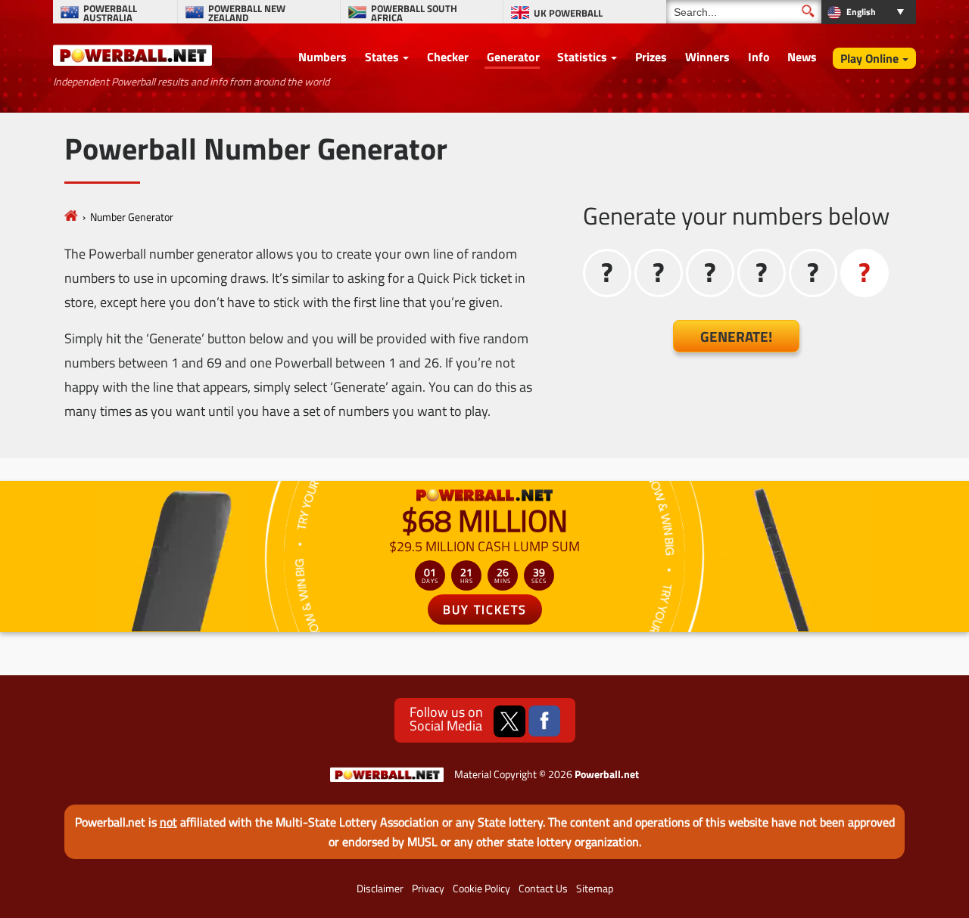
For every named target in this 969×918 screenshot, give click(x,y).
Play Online (869, 58)
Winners (707, 57)
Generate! (736, 336)
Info (759, 57)
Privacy (428, 888)
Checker (448, 57)
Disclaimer (380, 888)
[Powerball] (71, 217)
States (382, 57)
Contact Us (543, 888)
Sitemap (594, 888)
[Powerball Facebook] (544, 721)
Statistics (582, 57)
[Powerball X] (509, 721)
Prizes (651, 57)
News (802, 57)
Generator (513, 57)
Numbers (322, 57)
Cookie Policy (481, 888)
